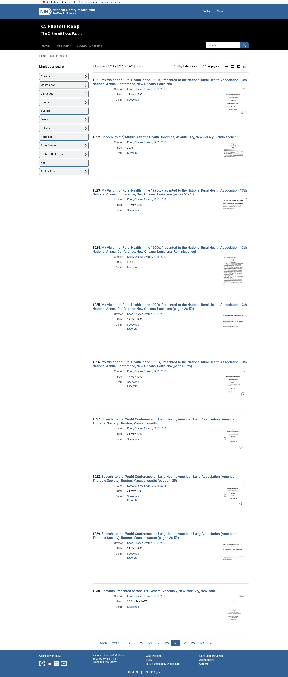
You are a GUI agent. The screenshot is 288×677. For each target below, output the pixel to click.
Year (43, 162)
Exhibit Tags (48, 171)
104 (184, 642)
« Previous (99, 66)
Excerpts (132, 328)
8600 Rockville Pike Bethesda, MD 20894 (105, 660)
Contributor (48, 85)
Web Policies (154, 655)
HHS (145, 672)
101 (158, 642)
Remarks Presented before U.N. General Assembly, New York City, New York (158, 591)
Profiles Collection (52, 154)
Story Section (49, 145)
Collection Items (89, 45)
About (220, 11)
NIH (138, 672)
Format (45, 102)
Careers (203, 663)
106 (202, 642)
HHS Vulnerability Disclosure (163, 663)
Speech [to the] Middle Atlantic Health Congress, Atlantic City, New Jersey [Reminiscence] (170, 137)
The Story (62, 45)
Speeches (133, 99)
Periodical (47, 136)
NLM (131, 672)
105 (193, 642)
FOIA (149, 659)
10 (210, 66)
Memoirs (132, 153)
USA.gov (155, 672)
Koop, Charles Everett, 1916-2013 (146, 89)
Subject (45, 110)
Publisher (46, 128)
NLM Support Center (211, 655)
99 (141, 642)
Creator (45, 76)
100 (150, 642)
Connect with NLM (50, 655)
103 (176, 642)
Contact (207, 11)
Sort (184, 66)
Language (47, 93)
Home (46, 45)
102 (167, 642)
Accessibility (206, 659)
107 (210, 642)
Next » (139, 66)
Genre (44, 119)
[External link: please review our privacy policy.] (42, 663)
